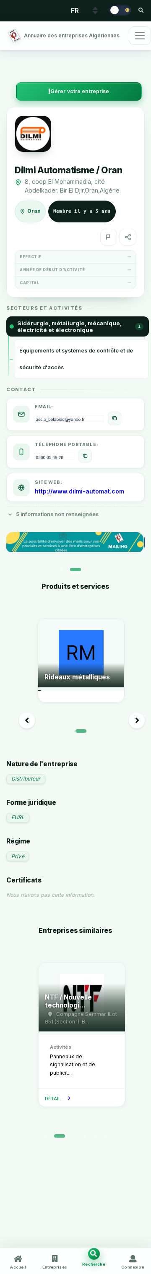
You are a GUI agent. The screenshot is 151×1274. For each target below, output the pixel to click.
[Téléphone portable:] (85, 455)
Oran (34, 211)
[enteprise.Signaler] (108, 237)
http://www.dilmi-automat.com (79, 491)
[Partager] (128, 237)
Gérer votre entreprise (79, 91)
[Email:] (114, 418)
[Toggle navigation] (140, 35)
